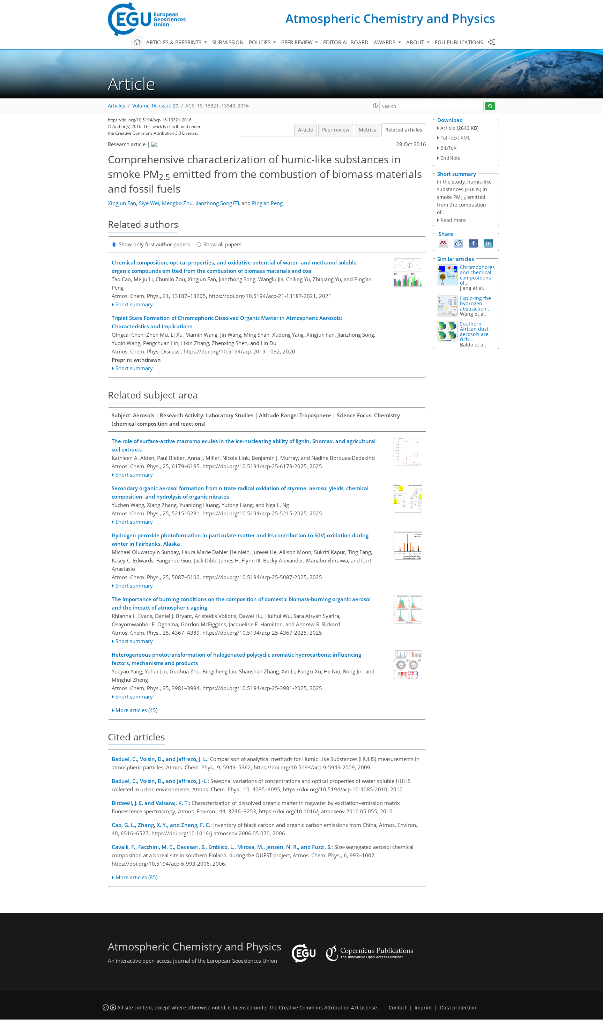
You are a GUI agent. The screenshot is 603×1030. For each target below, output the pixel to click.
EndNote (450, 158)
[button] (375, 106)
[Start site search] (490, 106)
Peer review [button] (297, 42)
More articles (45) (136, 710)
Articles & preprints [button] (174, 42)
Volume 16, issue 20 (155, 106)
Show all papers (222, 244)
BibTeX (448, 147)
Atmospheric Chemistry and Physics (390, 18)
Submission (228, 42)
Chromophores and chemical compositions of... (477, 275)
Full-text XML (455, 137)
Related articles (403, 130)
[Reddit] (458, 242)
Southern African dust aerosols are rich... (474, 331)
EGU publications (459, 42)
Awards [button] (385, 42)
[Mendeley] (443, 242)
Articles (116, 106)
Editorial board (345, 42)
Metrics (367, 130)
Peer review (335, 130)
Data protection (458, 1008)
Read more (453, 220)
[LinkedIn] (488, 242)
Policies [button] (260, 42)
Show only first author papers (154, 244)
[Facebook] (473, 242)
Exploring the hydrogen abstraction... (475, 303)
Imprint (423, 1008)
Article (305, 130)
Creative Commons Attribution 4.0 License (328, 1008)
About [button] (415, 42)
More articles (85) (136, 877)
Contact (398, 1008)
